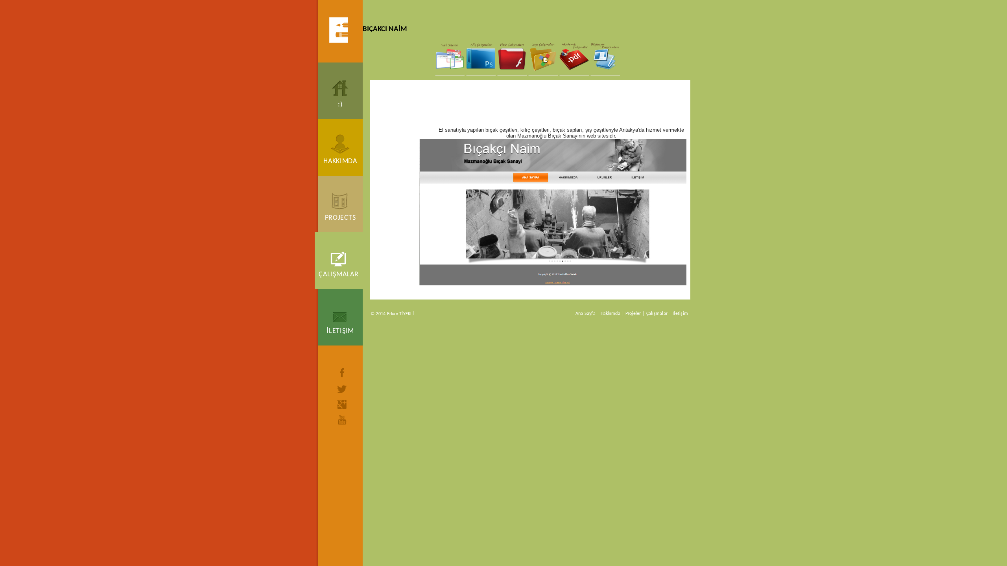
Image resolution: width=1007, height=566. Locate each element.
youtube (342, 419)
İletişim (340, 331)
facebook (342, 372)
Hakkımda (340, 161)
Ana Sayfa (585, 313)
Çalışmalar (338, 274)
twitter (342, 389)
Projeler (633, 313)
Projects (340, 218)
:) (340, 104)
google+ (342, 404)
